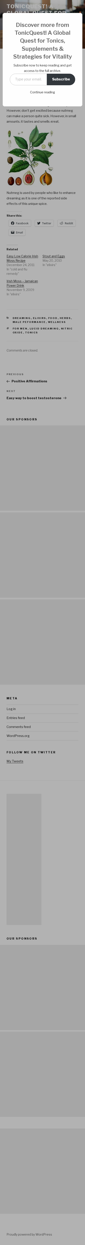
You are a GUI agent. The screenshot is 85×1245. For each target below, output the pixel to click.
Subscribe (61, 79)
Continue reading (42, 92)
